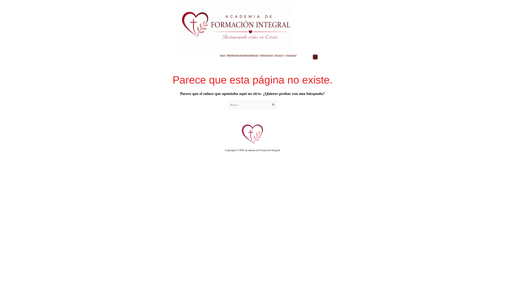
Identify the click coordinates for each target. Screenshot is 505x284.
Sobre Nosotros (266, 56)
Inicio (222, 56)
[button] (279, 56)
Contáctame (291, 56)
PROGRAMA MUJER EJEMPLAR (242, 56)
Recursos (279, 56)
